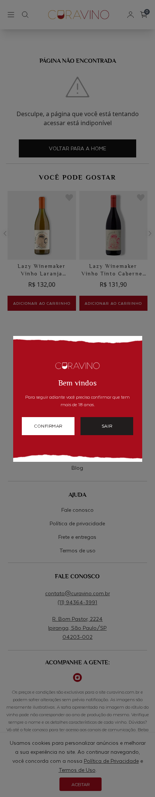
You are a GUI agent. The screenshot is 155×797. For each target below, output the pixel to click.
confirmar (48, 426)
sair (107, 426)
